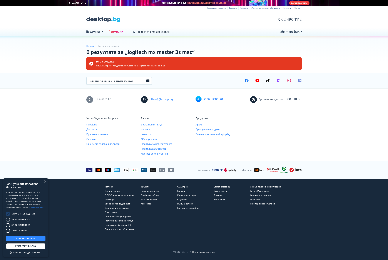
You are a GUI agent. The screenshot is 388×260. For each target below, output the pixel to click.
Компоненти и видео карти (118, 204)
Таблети (145, 187)
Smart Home (111, 212)
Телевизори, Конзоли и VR (118, 225)
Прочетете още (36, 207)
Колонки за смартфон (188, 208)
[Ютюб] (257, 81)
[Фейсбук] (247, 81)
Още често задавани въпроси (103, 144)
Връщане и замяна (97, 134)
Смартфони (183, 187)
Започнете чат (213, 99)
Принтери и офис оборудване (119, 229)
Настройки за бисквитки (154, 153)
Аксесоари (146, 204)
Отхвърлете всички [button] (26, 246)
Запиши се (147, 81)
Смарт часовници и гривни (118, 216)
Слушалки (182, 199)
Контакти (287, 8)
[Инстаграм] (289, 81)
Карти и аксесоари (186, 195)
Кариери (146, 129)
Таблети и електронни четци (119, 220)
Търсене (135, 32)
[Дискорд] (300, 81)
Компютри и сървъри (260, 195)
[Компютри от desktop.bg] (103, 19)
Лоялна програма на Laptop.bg (213, 134)
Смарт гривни (220, 191)
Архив (199, 124)
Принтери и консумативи (262, 204)
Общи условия (149, 139)
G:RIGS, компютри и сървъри (119, 195)
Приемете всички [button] (25, 238)
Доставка (233, 8)
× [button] (45, 182)
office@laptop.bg (161, 99)
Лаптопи (109, 187)
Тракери (218, 195)
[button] (25, 252)
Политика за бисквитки (154, 149)
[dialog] (25, 217)
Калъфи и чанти (149, 199)
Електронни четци (150, 191)
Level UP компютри (259, 191)
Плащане (244, 8)
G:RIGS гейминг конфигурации (265, 187)
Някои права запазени (203, 252)
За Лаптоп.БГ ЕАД (151, 124)
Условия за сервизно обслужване (265, 8)
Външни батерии (185, 204)
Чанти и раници (112, 191)
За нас (297, 8)
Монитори (110, 199)
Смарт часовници (222, 187)
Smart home (220, 199)
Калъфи (181, 191)
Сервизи (91, 139)
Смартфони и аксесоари (117, 208)
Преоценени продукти (216, 8)
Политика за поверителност (156, 144)
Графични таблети (150, 195)
